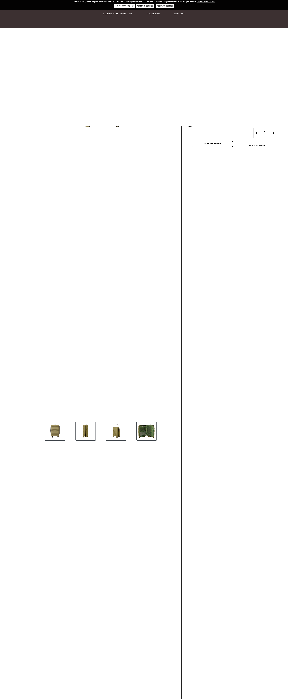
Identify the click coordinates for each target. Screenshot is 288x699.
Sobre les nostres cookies (206, 2)
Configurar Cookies (124, 6)
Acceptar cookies (145, 6)
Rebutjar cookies (165, 6)
